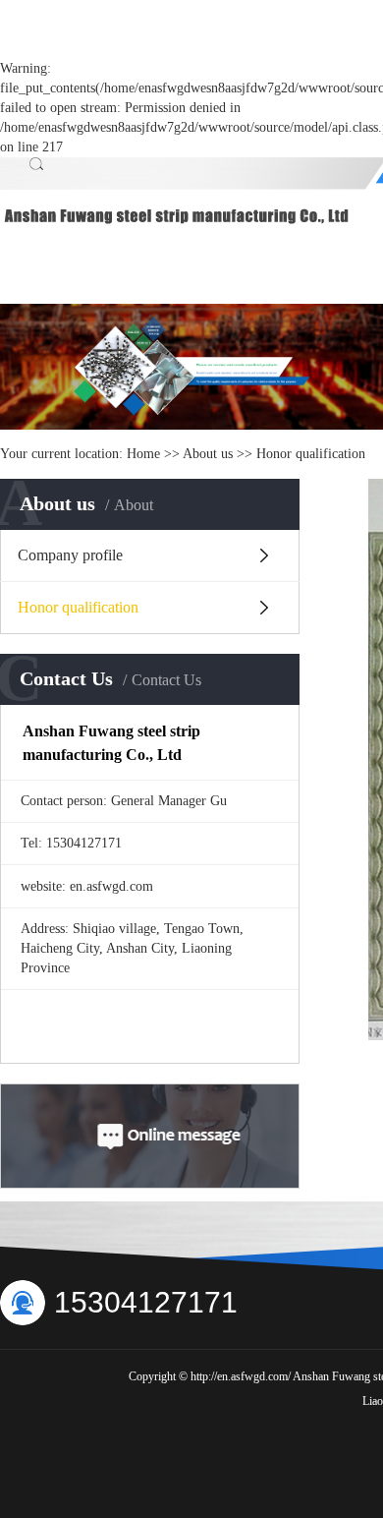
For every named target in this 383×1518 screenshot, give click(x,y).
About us (210, 453)
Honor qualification (78, 607)
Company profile (70, 555)
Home (143, 453)
